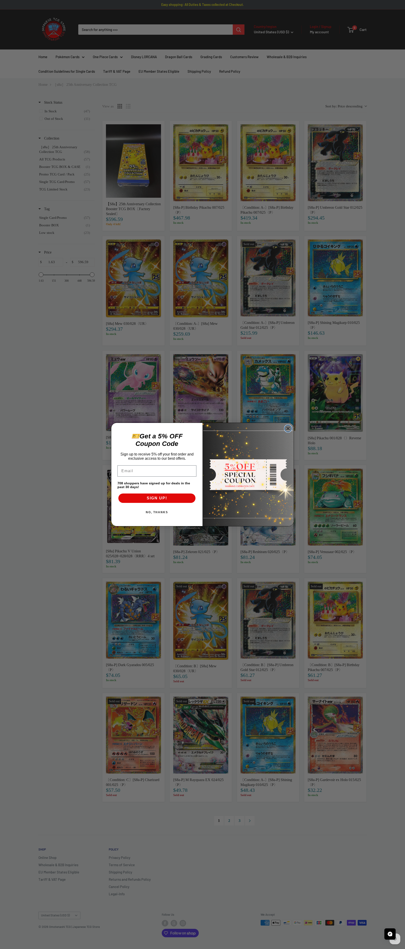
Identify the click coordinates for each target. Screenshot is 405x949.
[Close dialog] (288, 428)
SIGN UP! (157, 498)
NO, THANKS (157, 512)
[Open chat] (390, 934)
